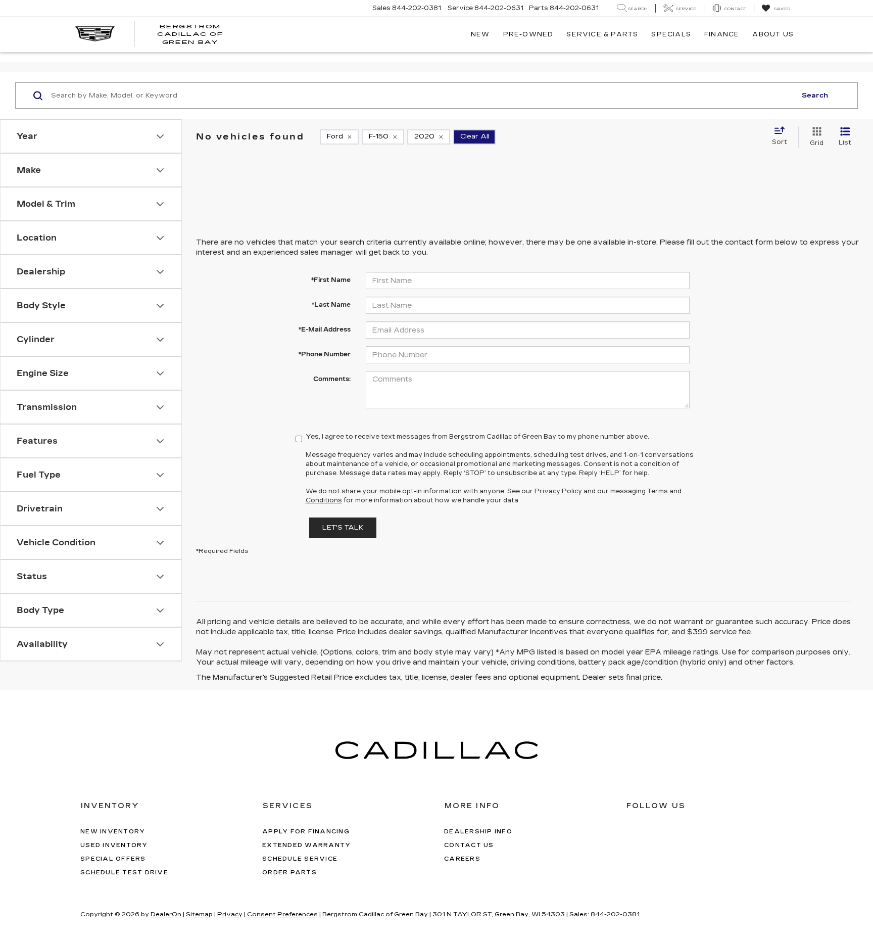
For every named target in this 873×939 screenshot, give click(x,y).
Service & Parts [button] (602, 34)
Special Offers (113, 859)
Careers (462, 859)
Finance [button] (721, 34)
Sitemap (199, 914)
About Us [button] (773, 34)
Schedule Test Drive (124, 872)
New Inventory (112, 831)
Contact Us (469, 845)
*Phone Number (325, 354)
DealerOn (166, 914)
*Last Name (331, 304)
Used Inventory (114, 845)
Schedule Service (299, 859)
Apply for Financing (306, 831)
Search (815, 95)
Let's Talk (342, 528)
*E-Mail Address (325, 329)
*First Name (331, 280)
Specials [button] (671, 34)
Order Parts (289, 872)
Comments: (332, 379)
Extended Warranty (306, 845)
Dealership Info (478, 831)
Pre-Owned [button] (528, 34)
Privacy (230, 914)
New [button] (480, 34)
